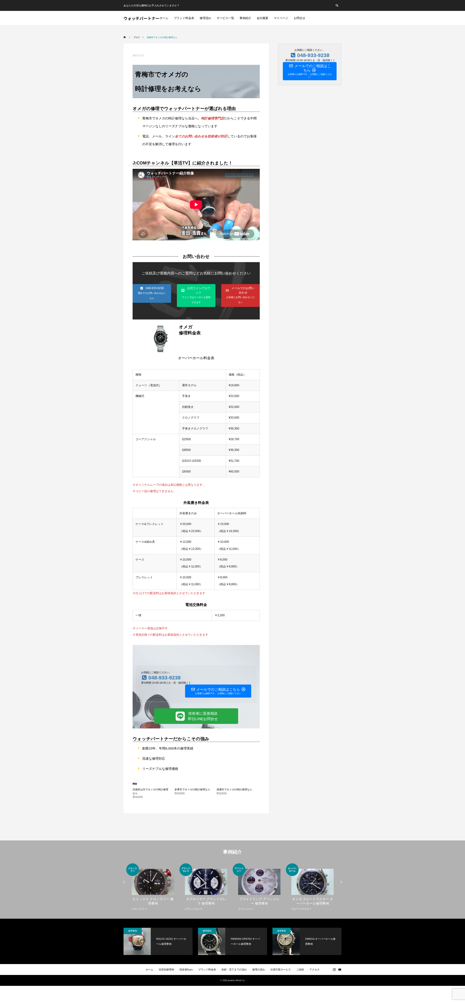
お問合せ (299, 18)
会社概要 (262, 18)
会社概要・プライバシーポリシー (232, 980)
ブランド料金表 (184, 18)
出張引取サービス (280, 969)
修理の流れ (258, 969)
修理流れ (205, 18)
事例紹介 (245, 18)
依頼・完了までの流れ (234, 969)
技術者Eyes (186, 969)
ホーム (164, 18)
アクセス (314, 969)
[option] (153, 887)
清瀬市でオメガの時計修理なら (234, 789)
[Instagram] (334, 969)
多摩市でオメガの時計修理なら (192, 789)
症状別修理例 (166, 969)
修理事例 (132, 931)
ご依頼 (300, 969)
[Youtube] (339, 969)
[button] (152, 293)
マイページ (281, 18)
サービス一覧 (225, 18)
